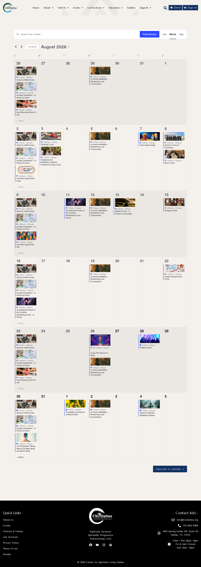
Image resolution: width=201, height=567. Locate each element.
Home (36, 7)
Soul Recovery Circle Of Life (26, 113)
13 (117, 194)
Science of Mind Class (25, 79)
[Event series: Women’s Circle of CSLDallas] (183, 143)
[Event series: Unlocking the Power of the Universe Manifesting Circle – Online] (83, 208)
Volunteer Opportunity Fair (25, 245)
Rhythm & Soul (146, 347)
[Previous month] (16, 46)
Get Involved (94, 7)
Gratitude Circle (47, 144)
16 (18, 260)
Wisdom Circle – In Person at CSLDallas (123, 212)
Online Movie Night (147, 145)
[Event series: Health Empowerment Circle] (183, 274)
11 (68, 194)
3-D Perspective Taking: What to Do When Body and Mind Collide (25, 448)
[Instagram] (103, 544)
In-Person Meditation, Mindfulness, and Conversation (99, 81)
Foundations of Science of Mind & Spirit (75, 413)
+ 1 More (20, 121)
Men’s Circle (170, 163)
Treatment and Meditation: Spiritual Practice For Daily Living (51, 162)
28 (142, 330)
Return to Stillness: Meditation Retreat (147, 413)
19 (92, 260)
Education (114, 7)
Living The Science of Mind (99, 354)
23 (18, 330)
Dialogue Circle (171, 210)
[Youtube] (97, 544)
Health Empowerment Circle (173, 277)
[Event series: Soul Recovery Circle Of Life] (33, 110)
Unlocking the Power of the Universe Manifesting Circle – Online (75, 214)
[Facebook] (90, 544)
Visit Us (61, 7)
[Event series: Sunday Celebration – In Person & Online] (35, 93)
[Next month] (21, 46)
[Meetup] (110, 544)
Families (131, 7)
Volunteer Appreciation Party (25, 179)
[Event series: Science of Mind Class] (34, 77)
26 (18, 63)
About (47, 7)
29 (92, 63)
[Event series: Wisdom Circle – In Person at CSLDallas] (132, 209)
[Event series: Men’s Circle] (183, 160)
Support (144, 7)
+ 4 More (20, 187)
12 (92, 194)
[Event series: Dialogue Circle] (183, 208)
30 (18, 396)
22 (166, 260)
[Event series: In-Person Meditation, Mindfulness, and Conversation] (107, 76)
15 (166, 194)
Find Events (149, 34)
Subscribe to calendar (168, 469)
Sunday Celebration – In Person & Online (26, 96)
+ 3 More (20, 457)
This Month (32, 46)
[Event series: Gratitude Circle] (59, 142)
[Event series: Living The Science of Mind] (92, 350)
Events (76, 7)
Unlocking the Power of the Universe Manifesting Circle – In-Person (25, 313)
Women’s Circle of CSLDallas (172, 146)
